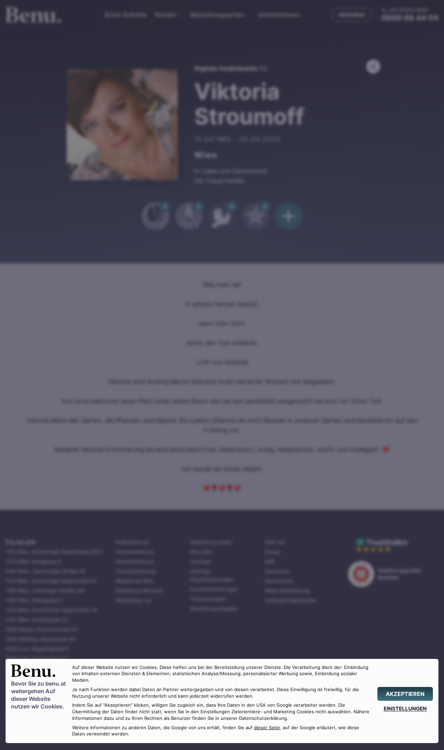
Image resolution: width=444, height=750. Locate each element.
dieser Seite (267, 727)
